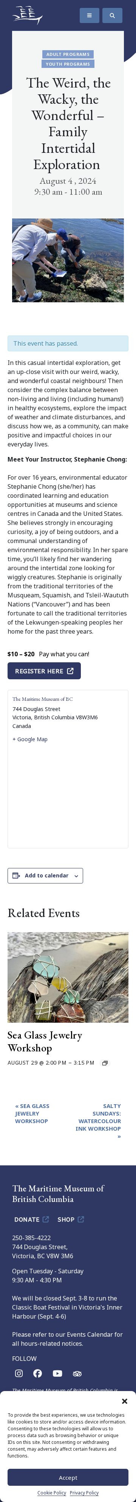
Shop (67, 1219)
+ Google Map (30, 739)
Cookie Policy (51, 1493)
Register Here (39, 671)
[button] (124, 1400)
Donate (27, 1219)
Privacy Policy (84, 1493)
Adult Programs (68, 54)
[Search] (112, 15)
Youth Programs (68, 64)
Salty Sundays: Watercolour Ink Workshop (98, 1121)
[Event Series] (105, 1063)
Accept (68, 1477)
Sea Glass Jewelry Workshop (45, 1041)
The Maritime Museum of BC (42, 699)
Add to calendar (46, 875)
